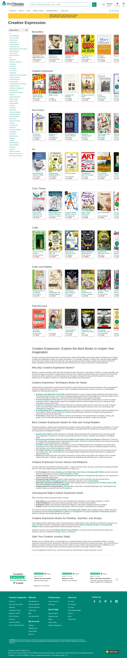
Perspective (12, 127)
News (69, 616)
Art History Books (14, 44)
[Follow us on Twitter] (100, 601)
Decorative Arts (13, 90)
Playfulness (12, 134)
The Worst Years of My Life (46, 445)
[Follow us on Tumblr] (111, 601)
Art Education (13, 42)
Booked (39, 455)
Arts (10, 57)
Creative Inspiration (14, 77)
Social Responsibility (74, 610)
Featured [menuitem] (12, 11)
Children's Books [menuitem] (38, 11)
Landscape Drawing (14, 112)
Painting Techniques (14, 121)
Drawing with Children (44, 434)
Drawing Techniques (15, 97)
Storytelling (12, 147)
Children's (12, 601)
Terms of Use (12, 653)
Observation (12, 118)
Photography (12, 131)
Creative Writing (13, 81)
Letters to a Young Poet (45, 405)
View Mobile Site (33, 616)
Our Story (71, 601)
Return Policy (52, 622)
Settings (31, 625)
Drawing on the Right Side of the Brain (50, 394)
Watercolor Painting (14, 151)
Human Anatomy (13, 103)
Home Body (40, 416)
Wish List (31, 634)
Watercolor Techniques (15, 153)
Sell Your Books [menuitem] (114, 11)
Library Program (53, 601)
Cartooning (12, 66)
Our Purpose (72, 604)
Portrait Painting (13, 136)
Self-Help (12, 607)
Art (10, 33)
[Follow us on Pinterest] (105, 601)
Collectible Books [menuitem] (51, 11)
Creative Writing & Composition (17, 83)
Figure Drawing (13, 99)
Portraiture (12, 138)
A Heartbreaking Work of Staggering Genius (52, 410)
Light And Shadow (14, 116)
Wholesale (51, 604)
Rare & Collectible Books (16, 625)
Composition (12, 73)
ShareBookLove (33, 601)
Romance (12, 619)
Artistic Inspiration (14, 51)
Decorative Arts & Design (16, 92)
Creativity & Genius (14, 86)
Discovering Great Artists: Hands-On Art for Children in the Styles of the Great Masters (68, 439)
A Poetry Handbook (43, 399)
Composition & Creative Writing (17, 75)
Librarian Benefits (33, 607)
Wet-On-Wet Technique (15, 155)
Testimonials (72, 619)
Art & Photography (14, 35)
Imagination (12, 107)
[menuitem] (110, 4)
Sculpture (12, 140)
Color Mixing (12, 68)
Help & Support (53, 613)
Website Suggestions (55, 625)
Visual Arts (12, 149)
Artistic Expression (14, 46)
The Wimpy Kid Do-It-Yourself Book (49, 450)
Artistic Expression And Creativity (18, 49)
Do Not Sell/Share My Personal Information (40, 653)
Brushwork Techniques (15, 62)
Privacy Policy (22, 653)
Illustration (12, 105)
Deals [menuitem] (28, 11)
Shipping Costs (53, 616)
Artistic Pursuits (13, 53)
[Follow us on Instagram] (116, 601)
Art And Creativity (14, 38)
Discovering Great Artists (57, 510)
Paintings (11, 123)
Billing (50, 619)
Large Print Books (14, 622)
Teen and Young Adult (16, 604)
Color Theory (12, 70)
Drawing (11, 94)
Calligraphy (12, 64)
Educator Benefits (34, 604)
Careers (70, 613)
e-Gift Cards (32, 610)
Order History (32, 631)
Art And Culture (13, 40)
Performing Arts (13, 125)
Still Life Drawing (14, 142)
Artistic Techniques (14, 55)
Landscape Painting (14, 114)
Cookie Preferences (71, 653)
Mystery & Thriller (14, 613)
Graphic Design (13, 101)
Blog (29, 613)
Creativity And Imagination (16, 88)
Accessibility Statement (86, 653)
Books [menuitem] (21, 11)
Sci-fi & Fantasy (14, 616)
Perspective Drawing (15, 129)
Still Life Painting (13, 145)
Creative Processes (14, 79)
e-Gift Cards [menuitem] (64, 11)
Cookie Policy (60, 653)
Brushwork (12, 59)
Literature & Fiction (15, 610)
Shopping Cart (33, 628)
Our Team (71, 607)
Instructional (12, 110)
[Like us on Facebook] (94, 601)
